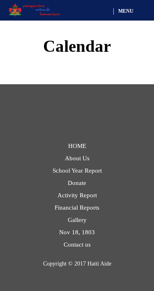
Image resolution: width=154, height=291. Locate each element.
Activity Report (77, 195)
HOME (77, 146)
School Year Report (77, 170)
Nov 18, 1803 (77, 232)
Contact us (77, 244)
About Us (77, 158)
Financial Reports (77, 207)
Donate (77, 183)
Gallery (77, 220)
